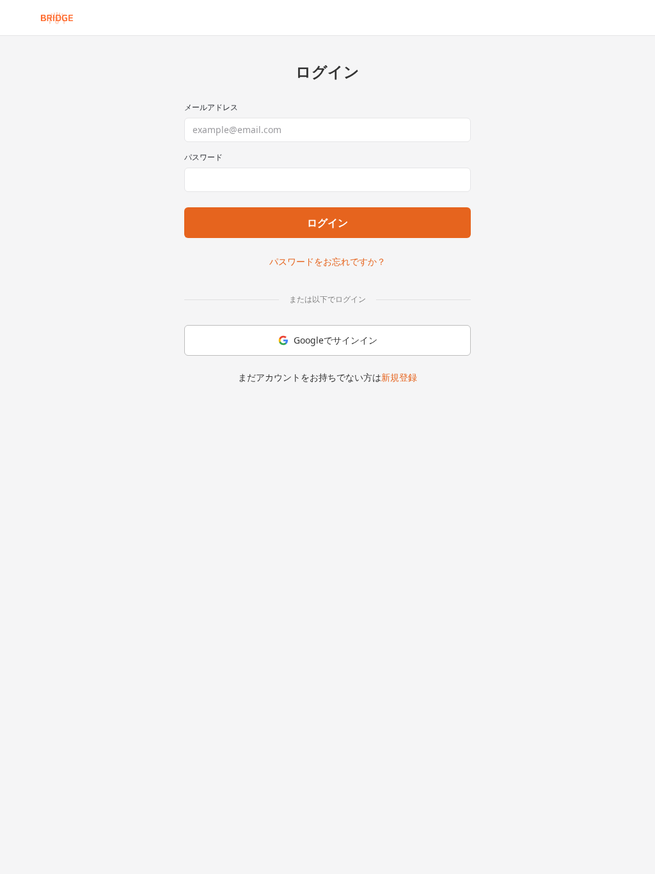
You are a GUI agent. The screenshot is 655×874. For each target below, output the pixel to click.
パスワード (203, 157)
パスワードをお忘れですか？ (327, 261)
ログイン (327, 223)
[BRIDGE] (57, 18)
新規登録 (399, 377)
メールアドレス (211, 107)
